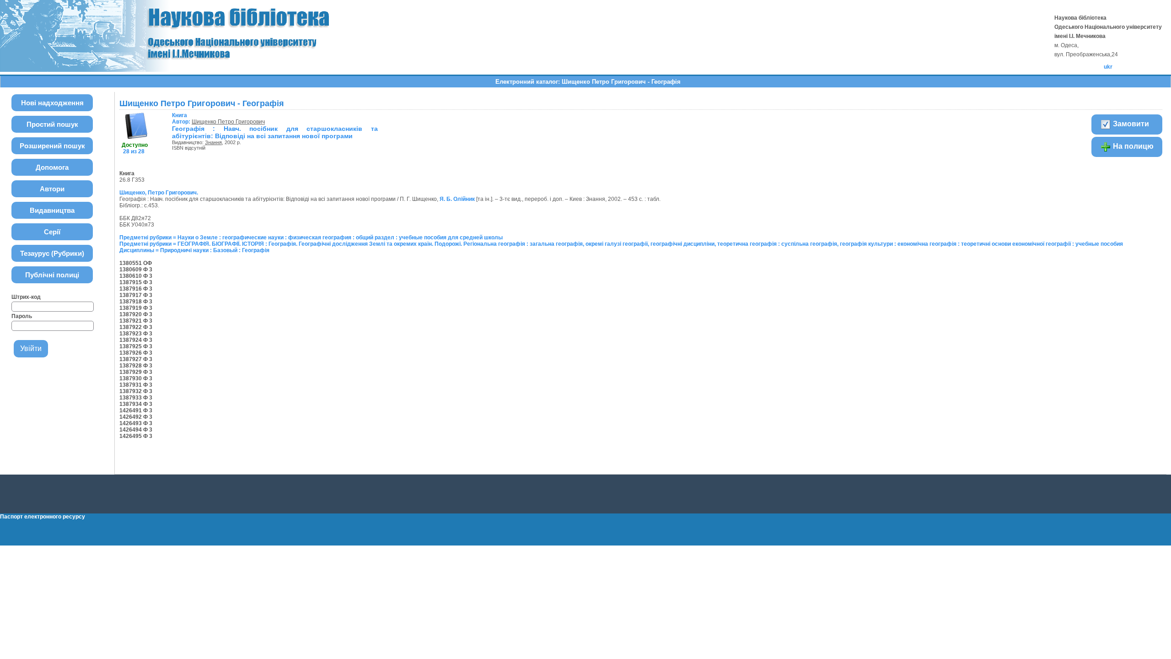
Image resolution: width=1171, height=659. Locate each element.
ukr (1108, 67)
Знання (213, 142)
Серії (52, 232)
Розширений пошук (52, 146)
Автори (52, 189)
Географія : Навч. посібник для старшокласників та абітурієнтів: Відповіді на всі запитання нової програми (275, 132)
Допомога (52, 167)
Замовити (1130, 124)
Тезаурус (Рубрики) (52, 253)
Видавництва (52, 210)
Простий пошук (52, 124)
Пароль (21, 316)
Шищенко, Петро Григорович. (158, 192)
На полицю (1132, 146)
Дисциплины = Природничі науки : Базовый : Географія (194, 250)
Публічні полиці (52, 275)
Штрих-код (26, 297)
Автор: (182, 118)
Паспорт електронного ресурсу (42, 516)
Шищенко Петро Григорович (228, 122)
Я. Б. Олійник (457, 199)
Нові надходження (52, 103)
